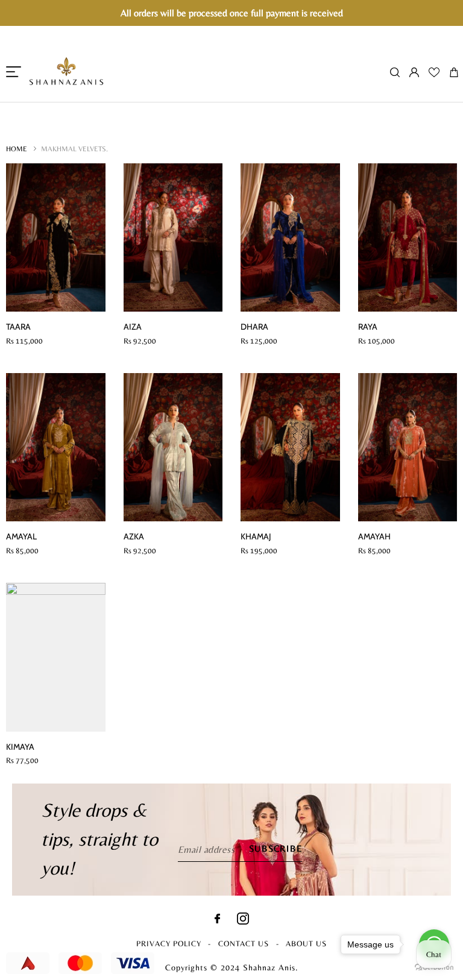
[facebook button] (217, 920)
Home (16, 149)
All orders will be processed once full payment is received (232, 13)
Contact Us (243, 943)
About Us (306, 943)
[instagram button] (243, 921)
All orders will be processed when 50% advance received (231, 109)
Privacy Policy (168, 943)
